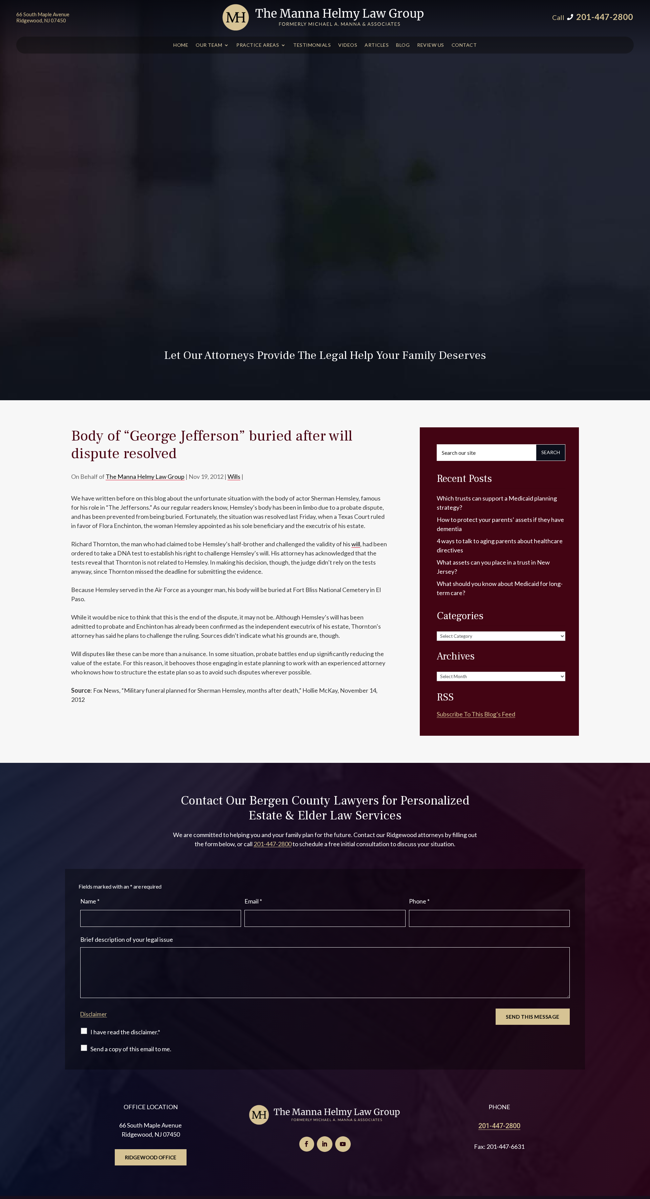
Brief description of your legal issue (126, 939)
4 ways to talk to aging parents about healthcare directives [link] (500, 545)
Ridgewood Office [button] (150, 1157)
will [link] (355, 544)
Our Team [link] (209, 45)
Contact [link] (464, 45)
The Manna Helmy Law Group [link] (145, 476)
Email (253, 901)
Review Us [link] (430, 45)
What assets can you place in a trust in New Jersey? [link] (493, 566)
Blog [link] (403, 45)
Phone (419, 901)
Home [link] (180, 45)
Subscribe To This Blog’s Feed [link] (476, 714)
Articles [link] (377, 45)
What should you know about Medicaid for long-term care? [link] (500, 588)
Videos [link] (347, 45)
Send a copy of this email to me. (130, 1049)
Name (90, 901)
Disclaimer (93, 1014)
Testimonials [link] (312, 45)
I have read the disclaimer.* (125, 1032)
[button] (306, 1144)
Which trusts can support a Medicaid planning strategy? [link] (497, 502)
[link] (324, 17)
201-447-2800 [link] (604, 17)
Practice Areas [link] (257, 45)
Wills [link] (234, 476)
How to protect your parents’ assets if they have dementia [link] (500, 524)
